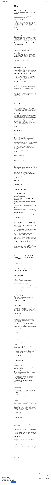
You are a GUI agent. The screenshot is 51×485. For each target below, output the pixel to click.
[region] (9, 480)
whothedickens (5, 1)
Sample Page (47, 1)
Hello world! (17, 457)
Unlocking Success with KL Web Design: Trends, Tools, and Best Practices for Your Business (24, 257)
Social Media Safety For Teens (21, 10)
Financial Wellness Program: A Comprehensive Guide (21, 104)
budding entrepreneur (28, 267)
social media (16, 13)
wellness (26, 106)
